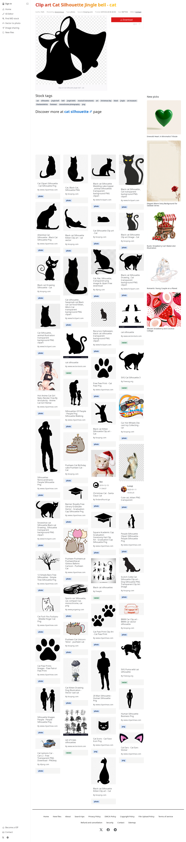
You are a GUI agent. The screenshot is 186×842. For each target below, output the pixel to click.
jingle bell (55, 101)
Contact (138, 12)
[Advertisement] (89, 135)
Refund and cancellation (91, 822)
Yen (101, 481)
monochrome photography (69, 104)
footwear (53, 104)
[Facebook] (108, 830)
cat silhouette (76, 111)
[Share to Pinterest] (104, 82)
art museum (132, 101)
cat (37, 101)
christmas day (106, 101)
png (83, 104)
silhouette (45, 101)
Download (127, 19)
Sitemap (132, 822)
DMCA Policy (110, 816)
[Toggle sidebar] (27, 4)
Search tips (79, 816)
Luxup (130, 486)
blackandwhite (42, 104)
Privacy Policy (94, 816)
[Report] (140, 24)
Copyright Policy (127, 816)
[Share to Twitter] (94, 82)
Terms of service (165, 816)
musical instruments (86, 101)
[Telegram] (8, 837)
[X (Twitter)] (3, 837)
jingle (122, 101)
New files (57, 816)
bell (63, 101)
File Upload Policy (146, 816)
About (68, 816)
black (116, 101)
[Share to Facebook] (99, 82)
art (97, 101)
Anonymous (59, 12)
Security (109, 822)
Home (46, 816)
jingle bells (71, 101)
